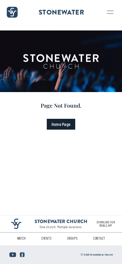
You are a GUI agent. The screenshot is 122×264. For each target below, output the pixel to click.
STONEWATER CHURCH (61, 221)
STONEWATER (61, 12)
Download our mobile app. (106, 223)
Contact (99, 238)
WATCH (21, 238)
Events (46, 238)
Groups (72, 238)
